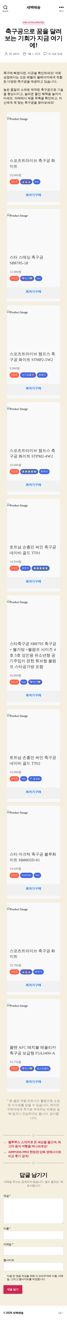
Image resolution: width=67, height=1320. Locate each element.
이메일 (8, 1244)
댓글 (6, 1195)
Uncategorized (33, 22)
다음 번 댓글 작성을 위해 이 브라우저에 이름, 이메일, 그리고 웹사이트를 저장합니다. (35, 1277)
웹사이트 (8, 1260)
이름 (6, 1228)
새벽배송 (34, 7)
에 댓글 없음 (55, 53)
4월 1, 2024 (34, 53)
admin (16, 53)
